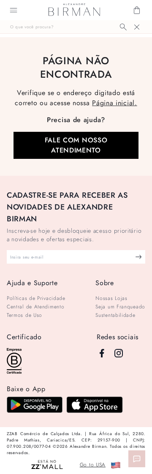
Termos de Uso (24, 315)
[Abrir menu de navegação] (13, 10)
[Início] (74, 10)
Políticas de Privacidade (36, 298)
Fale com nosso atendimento (76, 145)
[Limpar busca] (137, 27)
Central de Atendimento (35, 307)
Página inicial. (114, 103)
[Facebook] (102, 353)
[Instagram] (119, 353)
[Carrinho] (137, 10)
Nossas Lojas (111, 298)
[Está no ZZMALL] (47, 465)
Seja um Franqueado (120, 307)
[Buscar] (123, 27)
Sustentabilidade (115, 315)
